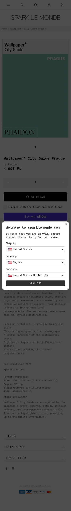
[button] (35, 249)
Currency (11, 269)
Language (11, 256)
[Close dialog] (66, 224)
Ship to (11, 243)
